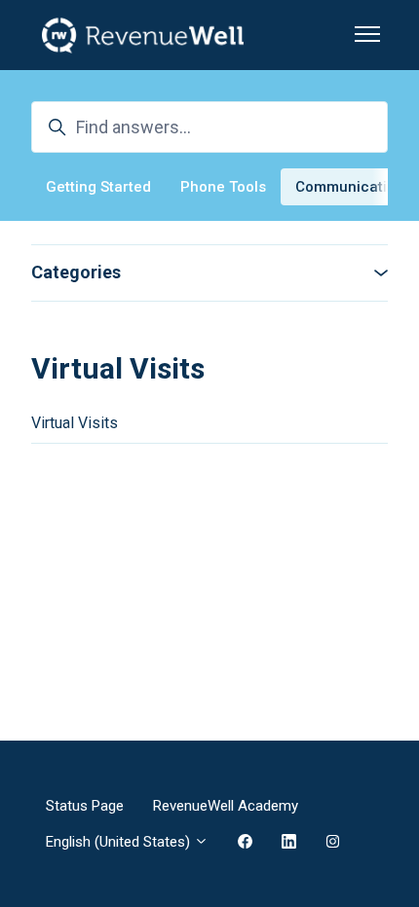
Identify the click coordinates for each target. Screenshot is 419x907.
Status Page (85, 806)
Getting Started (98, 187)
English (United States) (120, 842)
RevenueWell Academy (225, 806)
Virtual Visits (74, 423)
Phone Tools (223, 187)
